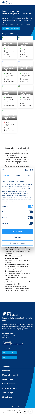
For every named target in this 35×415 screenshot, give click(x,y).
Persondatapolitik (8, 384)
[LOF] (11, 2)
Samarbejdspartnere (9, 388)
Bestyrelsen (6, 371)
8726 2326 (8, 342)
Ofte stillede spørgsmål (10, 375)
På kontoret (6, 366)
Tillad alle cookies (17, 231)
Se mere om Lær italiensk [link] (11, 28)
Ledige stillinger (7, 393)
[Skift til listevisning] (32, 34)
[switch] (30, 212)
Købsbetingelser (7, 379)
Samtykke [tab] (6, 175)
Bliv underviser (7, 397)
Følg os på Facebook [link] (9, 353)
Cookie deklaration (17, 407)
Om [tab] (29, 175)
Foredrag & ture (11, 411)
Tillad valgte (17, 237)
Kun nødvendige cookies (17, 243)
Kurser (3, 411)
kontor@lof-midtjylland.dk (14, 344)
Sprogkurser (14, 14)
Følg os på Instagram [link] (9, 358)
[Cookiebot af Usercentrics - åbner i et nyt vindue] (25, 170)
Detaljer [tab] (17, 175)
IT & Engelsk (20, 411)
